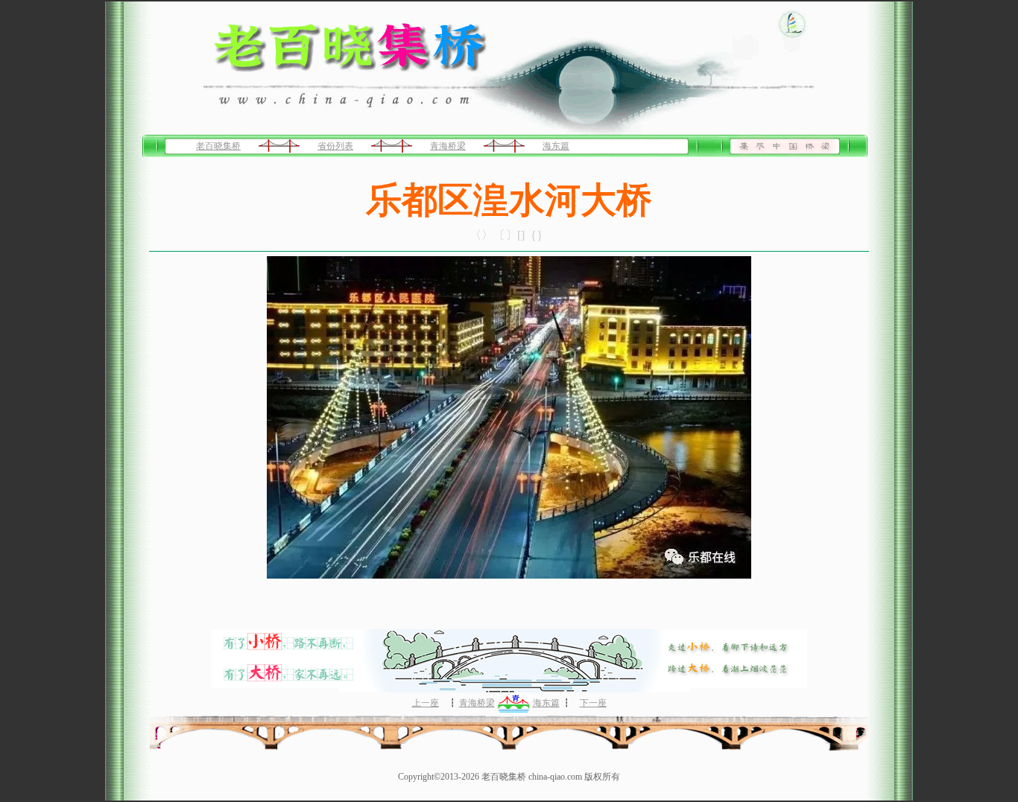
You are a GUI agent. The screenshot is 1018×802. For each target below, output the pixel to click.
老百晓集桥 (218, 146)
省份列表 (335, 146)
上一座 (425, 703)
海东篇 (556, 146)
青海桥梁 (448, 146)
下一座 (593, 703)
